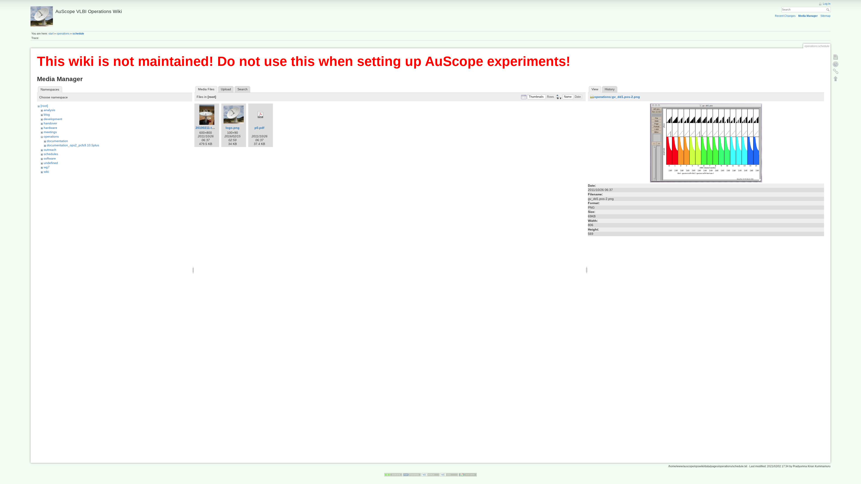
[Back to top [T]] (835, 78)
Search (828, 9)
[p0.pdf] (260, 115)
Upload (226, 89)
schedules (51, 154)
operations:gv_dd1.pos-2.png (617, 97)
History (610, 89)
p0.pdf (259, 128)
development (53, 119)
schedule (78, 33)
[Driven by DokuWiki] (468, 474)
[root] (44, 106)
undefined (51, 163)
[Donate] (393, 474)
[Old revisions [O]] (835, 64)
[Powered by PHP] (412, 474)
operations (63, 33)
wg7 (47, 167)
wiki (46, 171)
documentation (57, 141)
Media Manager (808, 15)
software (50, 158)
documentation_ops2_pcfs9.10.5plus (73, 145)
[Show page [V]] (835, 56)
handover (50, 123)
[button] (536, 96)
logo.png (232, 128)
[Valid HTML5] (430, 474)
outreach (50, 149)
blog (47, 114)
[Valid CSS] (449, 474)
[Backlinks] (835, 71)
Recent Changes (785, 15)
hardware (50, 128)
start (51, 33)
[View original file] (706, 143)
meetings (50, 132)
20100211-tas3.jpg (209, 128)
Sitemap (825, 15)
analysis (49, 110)
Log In (827, 3)
